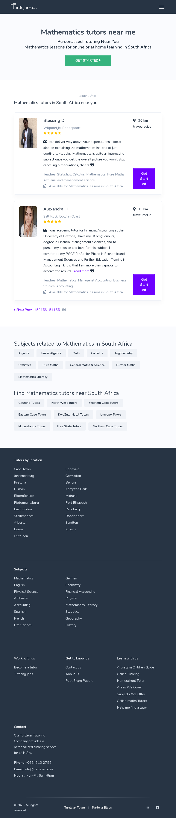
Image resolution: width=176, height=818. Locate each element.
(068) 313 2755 (39, 762)
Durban (19, 489)
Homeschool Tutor (130, 680)
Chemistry (72, 585)
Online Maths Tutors (132, 701)
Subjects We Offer (131, 694)
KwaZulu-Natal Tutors (73, 415)
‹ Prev (27, 309)
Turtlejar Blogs (102, 808)
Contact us (73, 667)
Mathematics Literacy (32, 377)
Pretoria (20, 482)
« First (18, 309)
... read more (80, 271)
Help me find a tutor (132, 707)
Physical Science (26, 591)
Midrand (71, 495)
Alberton (20, 522)
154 (50, 309)
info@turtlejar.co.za (39, 769)
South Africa (88, 96)
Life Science (23, 625)
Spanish (20, 611)
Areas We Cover (129, 687)
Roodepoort (74, 516)
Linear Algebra (51, 353)
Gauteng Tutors (29, 403)
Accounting (22, 605)
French (19, 618)
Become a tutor (25, 667)
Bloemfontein (24, 495)
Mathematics (23, 578)
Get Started (144, 178)
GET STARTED (87, 60)
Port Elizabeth (76, 502)
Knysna (70, 529)
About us (72, 674)
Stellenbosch (23, 516)
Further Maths (125, 365)
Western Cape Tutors (103, 403)
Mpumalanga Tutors (32, 426)
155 (56, 309)
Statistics (24, 365)
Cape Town (22, 469)
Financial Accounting (80, 591)
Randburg (72, 509)
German (71, 578)
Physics (71, 598)
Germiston (73, 475)
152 (37, 309)
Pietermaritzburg (26, 502)
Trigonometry (124, 353)
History (70, 625)
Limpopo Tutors (110, 415)
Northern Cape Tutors (108, 426)
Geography (73, 618)
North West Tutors (64, 403)
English (19, 585)
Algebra (23, 353)
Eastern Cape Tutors (32, 415)
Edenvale (72, 469)
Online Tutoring (128, 674)
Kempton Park (76, 489)
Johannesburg (24, 475)
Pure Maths (50, 365)
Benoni (70, 482)
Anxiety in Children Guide (135, 667)
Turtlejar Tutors (75, 808)
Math (76, 353)
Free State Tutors (69, 426)
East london (23, 509)
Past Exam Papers (79, 680)
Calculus (97, 353)
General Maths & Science (87, 365)
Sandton (71, 522)
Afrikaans (21, 598)
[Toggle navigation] (160, 7)
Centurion (21, 536)
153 (44, 309)
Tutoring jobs (23, 674)
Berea (18, 529)
